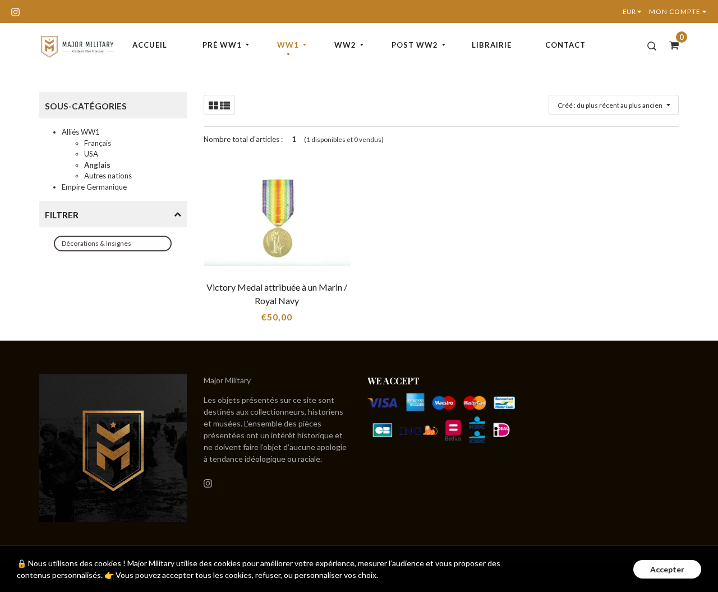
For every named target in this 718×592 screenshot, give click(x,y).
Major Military (227, 380)
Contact (565, 44)
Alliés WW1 (81, 131)
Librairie (492, 44)
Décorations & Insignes (96, 243)
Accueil (149, 44)
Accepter (667, 569)
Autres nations (108, 175)
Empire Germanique (94, 186)
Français (97, 143)
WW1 (288, 44)
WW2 (345, 44)
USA (91, 153)
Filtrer (62, 215)
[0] (670, 45)
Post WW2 (415, 44)
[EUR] (634, 11)
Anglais (97, 164)
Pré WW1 (222, 44)
